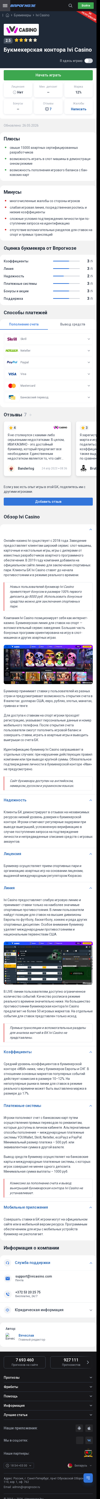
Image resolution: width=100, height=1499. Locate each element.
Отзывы (15, 415)
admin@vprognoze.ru (26, 1487)
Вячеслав (26, 1335)
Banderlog (26, 468)
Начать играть (48, 75)
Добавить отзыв (48, 501)
